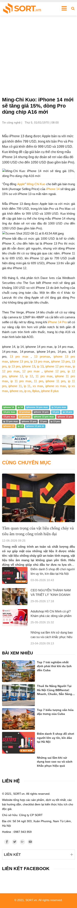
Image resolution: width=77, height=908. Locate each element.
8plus (35, 391)
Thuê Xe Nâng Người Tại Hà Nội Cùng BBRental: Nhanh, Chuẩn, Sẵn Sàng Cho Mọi (54, 690)
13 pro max (19, 356)
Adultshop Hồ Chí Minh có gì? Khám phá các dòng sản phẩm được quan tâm (51, 616)
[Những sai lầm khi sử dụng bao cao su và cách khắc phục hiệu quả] (18, 761)
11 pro (38, 381)
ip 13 (40, 366)
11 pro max (44, 376)
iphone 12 (16, 376)
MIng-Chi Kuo (36, 184)
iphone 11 (15, 386)
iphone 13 (28, 366)
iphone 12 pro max (58, 366)
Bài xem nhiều (17, 653)
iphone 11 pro (55, 381)
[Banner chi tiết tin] (38, 445)
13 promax (42, 356)
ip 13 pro (13, 366)
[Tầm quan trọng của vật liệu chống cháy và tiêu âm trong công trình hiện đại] (38, 498)
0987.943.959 (23, 831)
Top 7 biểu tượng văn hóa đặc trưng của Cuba (55, 712)
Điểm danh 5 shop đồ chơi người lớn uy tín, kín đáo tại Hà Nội (55, 737)
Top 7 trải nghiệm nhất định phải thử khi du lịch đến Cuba (54, 666)
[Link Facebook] (6, 842)
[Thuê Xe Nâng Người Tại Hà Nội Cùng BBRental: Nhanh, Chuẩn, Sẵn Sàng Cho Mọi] (18, 695)
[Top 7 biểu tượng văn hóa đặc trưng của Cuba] (18, 719)
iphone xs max (55, 386)
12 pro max (31, 371)
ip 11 (27, 386)
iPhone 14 (53, 189)
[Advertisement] (38, 56)
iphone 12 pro (54, 371)
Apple (21, 184)
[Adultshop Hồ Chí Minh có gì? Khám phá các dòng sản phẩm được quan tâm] (15, 617)
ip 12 (28, 376)
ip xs (27, 391)
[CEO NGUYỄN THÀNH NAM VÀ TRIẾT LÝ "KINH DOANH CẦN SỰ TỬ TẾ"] (15, 596)
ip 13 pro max (39, 361)
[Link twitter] (14, 842)
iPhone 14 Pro (57, 322)
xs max (37, 386)
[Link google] (22, 842)
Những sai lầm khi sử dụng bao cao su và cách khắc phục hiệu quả (52, 637)
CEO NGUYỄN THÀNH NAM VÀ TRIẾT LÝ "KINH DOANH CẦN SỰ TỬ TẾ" (51, 594)
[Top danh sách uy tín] (22, 9)
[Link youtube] (30, 842)
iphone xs (16, 391)
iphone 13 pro (19, 361)
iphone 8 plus (50, 391)
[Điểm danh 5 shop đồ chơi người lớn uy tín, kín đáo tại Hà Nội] (15, 575)
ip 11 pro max (20, 381)
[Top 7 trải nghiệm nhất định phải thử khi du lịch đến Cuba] (18, 671)
